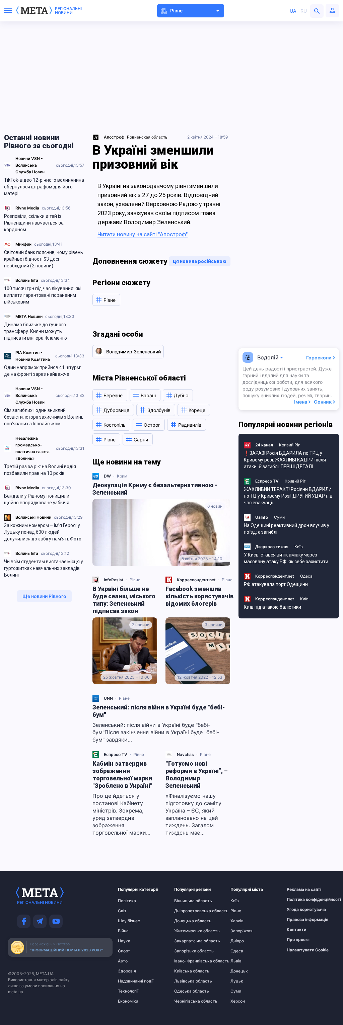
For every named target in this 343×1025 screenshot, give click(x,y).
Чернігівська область (187, 1001)
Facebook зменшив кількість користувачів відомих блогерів (199, 596)
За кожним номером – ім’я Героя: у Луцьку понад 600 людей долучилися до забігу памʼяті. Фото (42, 532)
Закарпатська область (187, 941)
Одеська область (187, 991)
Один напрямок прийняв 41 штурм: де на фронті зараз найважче (42, 371)
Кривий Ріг (289, 444)
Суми (279, 517)
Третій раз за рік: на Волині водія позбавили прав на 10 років (40, 470)
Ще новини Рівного (44, 596)
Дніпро (237, 941)
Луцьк (236, 981)
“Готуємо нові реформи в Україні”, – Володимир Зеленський (196, 774)
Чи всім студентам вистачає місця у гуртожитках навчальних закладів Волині (43, 568)
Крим (122, 476)
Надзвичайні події (131, 981)
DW (107, 476)
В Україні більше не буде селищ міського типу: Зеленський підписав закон (123, 599)
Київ (298, 546)
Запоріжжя (241, 931)
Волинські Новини (33, 517)
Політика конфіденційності (300, 899)
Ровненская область (147, 137)
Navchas (185, 754)
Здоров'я (127, 971)
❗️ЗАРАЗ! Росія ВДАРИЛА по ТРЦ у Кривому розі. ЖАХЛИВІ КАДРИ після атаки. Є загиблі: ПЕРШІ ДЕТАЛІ (285, 459)
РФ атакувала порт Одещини (276, 584)
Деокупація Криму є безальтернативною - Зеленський (154, 489)
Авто (123, 961)
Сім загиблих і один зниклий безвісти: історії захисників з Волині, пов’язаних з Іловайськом (43, 417)
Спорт (124, 951)
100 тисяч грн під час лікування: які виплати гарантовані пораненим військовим (42, 295)
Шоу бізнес (129, 921)
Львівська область (187, 981)
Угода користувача (300, 909)
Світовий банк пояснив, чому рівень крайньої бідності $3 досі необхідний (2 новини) (43, 259)
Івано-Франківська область (187, 961)
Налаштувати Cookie (308, 950)
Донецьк (239, 971)
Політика (127, 901)
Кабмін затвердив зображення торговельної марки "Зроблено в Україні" (122, 774)
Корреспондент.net (196, 579)
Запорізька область (187, 951)
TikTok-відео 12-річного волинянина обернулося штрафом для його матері (44, 186)
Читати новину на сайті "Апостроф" (142, 234)
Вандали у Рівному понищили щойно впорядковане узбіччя (36, 499)
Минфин (23, 244)
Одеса (306, 576)
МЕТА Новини (29, 316)
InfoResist (114, 579)
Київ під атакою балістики (272, 607)
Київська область (187, 971)
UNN (108, 698)
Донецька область (187, 921)
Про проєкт (298, 939)
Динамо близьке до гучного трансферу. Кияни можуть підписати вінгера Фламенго (35, 331)
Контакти (296, 929)
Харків (237, 921)
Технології (128, 991)
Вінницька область (187, 901)
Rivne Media (27, 207)
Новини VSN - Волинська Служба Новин (30, 165)
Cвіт (122, 911)
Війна (123, 931)
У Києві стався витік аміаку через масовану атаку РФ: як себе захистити (286, 558)
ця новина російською (199, 261)
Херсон (237, 1001)
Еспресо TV (115, 754)
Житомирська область (187, 931)
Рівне (135, 579)
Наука (124, 941)
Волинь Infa (26, 280)
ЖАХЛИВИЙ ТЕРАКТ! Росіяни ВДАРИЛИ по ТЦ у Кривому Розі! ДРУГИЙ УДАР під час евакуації (288, 496)
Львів (236, 961)
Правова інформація (300, 919)
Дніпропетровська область (187, 911)
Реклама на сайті (300, 889)
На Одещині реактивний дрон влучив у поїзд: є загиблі (286, 529)
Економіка (128, 1001)
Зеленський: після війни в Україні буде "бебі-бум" (158, 711)
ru (303, 11)
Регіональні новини (68, 11)
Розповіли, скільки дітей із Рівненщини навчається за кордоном (34, 222)
